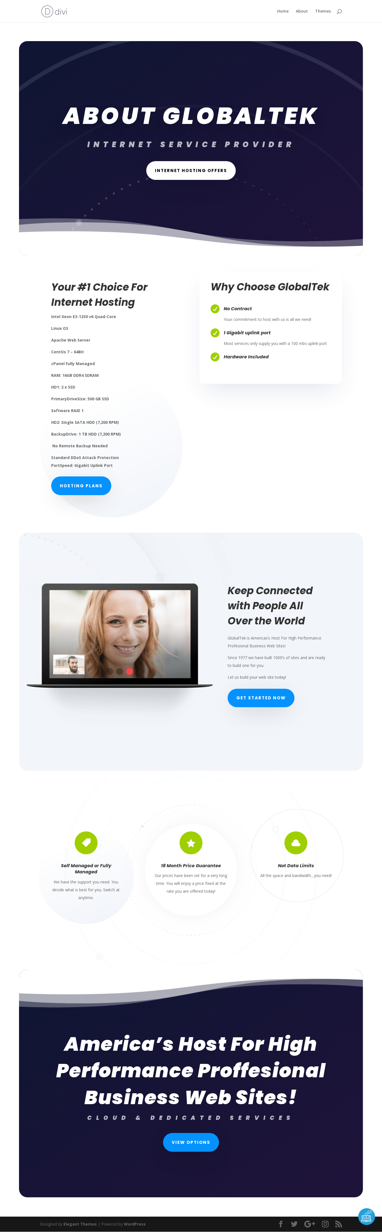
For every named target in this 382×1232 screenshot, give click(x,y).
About (302, 11)
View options (191, 1142)
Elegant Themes (80, 1224)
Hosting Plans (81, 486)
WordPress (135, 1224)
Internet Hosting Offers (191, 170)
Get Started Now (261, 698)
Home (283, 11)
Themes (323, 11)
